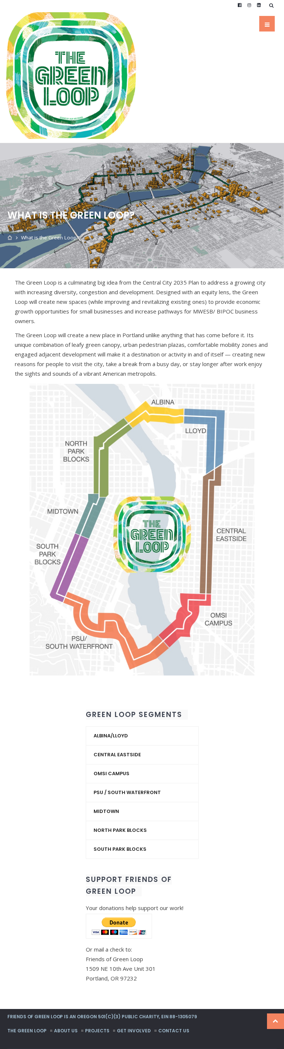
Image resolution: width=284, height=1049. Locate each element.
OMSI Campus (111, 773)
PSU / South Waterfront (127, 792)
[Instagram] (249, 5)
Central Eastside (117, 754)
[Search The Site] (273, 5)
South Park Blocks (120, 849)
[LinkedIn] (258, 5)
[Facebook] (239, 5)
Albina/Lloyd (111, 735)
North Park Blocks (120, 830)
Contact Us (173, 1031)
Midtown (106, 811)
